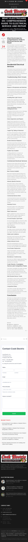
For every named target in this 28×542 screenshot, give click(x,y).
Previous (5, 339)
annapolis (10, 324)
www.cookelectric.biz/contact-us (9, 514)
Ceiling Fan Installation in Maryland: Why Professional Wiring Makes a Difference (13, 428)
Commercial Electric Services (20, 533)
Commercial (15, 326)
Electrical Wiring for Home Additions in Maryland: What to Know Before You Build (14, 424)
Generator (19, 327)
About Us (3, 533)
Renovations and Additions (12, 535)
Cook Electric (13, 49)
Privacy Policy (22, 535)
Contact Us (3, 536)
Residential (3, 535)
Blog (9, 322)
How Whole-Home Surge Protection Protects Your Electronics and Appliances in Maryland (12, 438)
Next (24, 339)
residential (20, 328)
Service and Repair (10, 533)
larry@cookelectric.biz (14, 4)
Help (13, 328)
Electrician (14, 327)
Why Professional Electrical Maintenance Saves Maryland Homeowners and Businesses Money (14, 433)
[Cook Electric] (14, 13)
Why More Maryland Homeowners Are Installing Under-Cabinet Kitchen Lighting (13, 443)
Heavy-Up (9, 328)
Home (16, 328)
